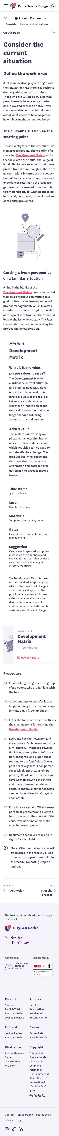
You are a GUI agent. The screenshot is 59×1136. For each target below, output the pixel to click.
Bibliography (25, 1114)
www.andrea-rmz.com (13, 1063)
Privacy (9, 1120)
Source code (43, 1114)
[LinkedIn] (21, 1129)
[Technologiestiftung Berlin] (16, 966)
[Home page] (5, 18)
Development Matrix (30, 155)
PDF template (30, 657)
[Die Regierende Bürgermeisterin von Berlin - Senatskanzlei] (42, 969)
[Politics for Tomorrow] (18, 940)
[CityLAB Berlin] (23, 928)
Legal (20, 1120)
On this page (11, 32)
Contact (9, 1114)
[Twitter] (14, 1129)
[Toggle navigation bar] (5, 5)
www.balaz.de (38, 1037)
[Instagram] (7, 1129)
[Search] (53, 6)
